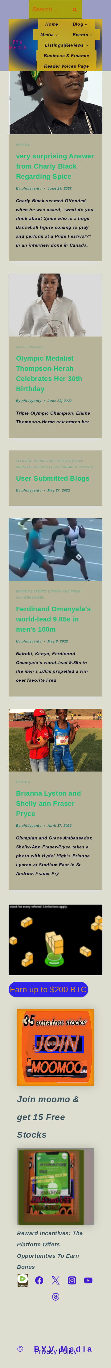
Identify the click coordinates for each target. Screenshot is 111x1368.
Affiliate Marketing (35, 460)
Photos (23, 144)
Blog (21, 347)
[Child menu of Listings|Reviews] (66, 45)
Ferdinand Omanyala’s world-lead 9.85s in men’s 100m (53, 619)
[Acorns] (55, 1186)
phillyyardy (31, 188)
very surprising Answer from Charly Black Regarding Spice (55, 166)
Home (51, 24)
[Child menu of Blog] (80, 24)
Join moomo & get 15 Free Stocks (48, 1117)
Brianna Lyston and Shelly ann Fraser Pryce (48, 803)
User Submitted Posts (72, 467)
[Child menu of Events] (82, 34)
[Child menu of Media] (49, 34)
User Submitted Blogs (53, 478)
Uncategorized (30, 597)
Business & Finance (66, 55)
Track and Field (65, 591)
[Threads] (55, 1297)
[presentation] (56, 102)
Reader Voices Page (66, 66)
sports (40, 591)
